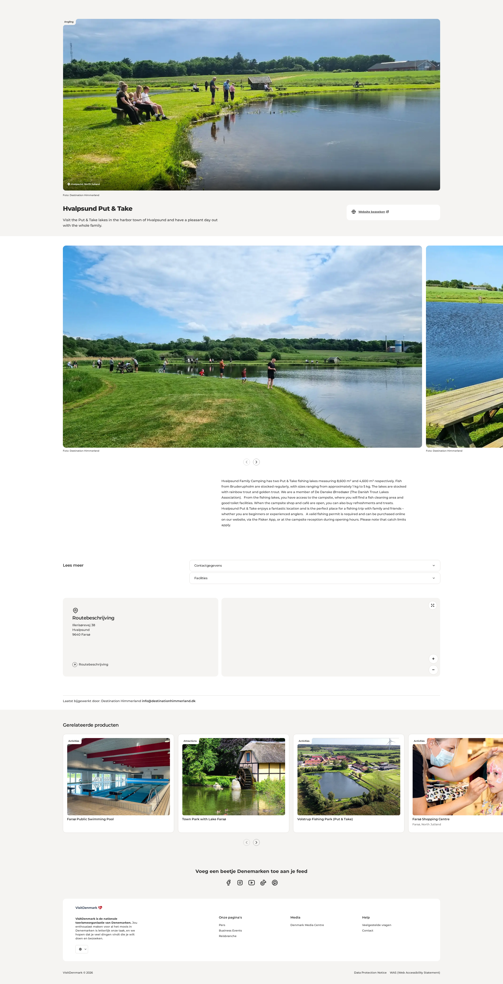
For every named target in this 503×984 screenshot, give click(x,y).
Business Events (230, 930)
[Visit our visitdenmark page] (251, 882)
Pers (222, 925)
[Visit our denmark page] (228, 882)
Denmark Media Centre (307, 925)
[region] (330, 637)
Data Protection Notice (370, 972)
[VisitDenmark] (88, 908)
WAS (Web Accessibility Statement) (415, 972)
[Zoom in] (433, 659)
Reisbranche (228, 936)
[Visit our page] (240, 882)
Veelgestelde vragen (376, 925)
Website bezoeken (371, 212)
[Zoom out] (433, 670)
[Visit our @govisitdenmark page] (263, 882)
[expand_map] (432, 605)
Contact (367, 930)
